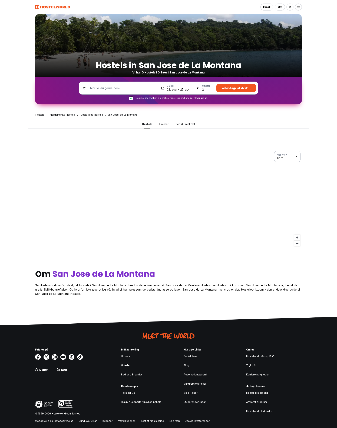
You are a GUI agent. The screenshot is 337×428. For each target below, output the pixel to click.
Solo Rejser (190, 392)
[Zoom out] (297, 243)
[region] (168, 199)
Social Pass (190, 356)
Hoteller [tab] (164, 124)
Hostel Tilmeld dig (257, 392)
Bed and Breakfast (132, 374)
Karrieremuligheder (257, 374)
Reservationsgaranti (195, 374)
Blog (186, 365)
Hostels (125, 356)
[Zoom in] (297, 237)
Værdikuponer (126, 420)
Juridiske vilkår (88, 420)
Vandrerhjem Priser (195, 383)
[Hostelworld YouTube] (63, 357)
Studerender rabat (195, 401)
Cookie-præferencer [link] (197, 420)
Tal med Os (128, 392)
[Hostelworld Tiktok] (80, 357)
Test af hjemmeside (152, 420)
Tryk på (251, 365)
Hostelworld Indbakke (259, 411)
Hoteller (125, 365)
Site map (175, 420)
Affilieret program (256, 401)
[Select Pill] (289, 7)
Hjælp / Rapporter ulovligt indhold (141, 401)
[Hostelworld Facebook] (38, 357)
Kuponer (108, 420)
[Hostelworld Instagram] (55, 357)
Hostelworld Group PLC (260, 356)
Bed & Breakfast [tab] (185, 124)
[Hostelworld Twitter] (46, 357)
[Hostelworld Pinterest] (71, 357)
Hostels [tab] (147, 124)
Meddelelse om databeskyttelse (54, 420)
